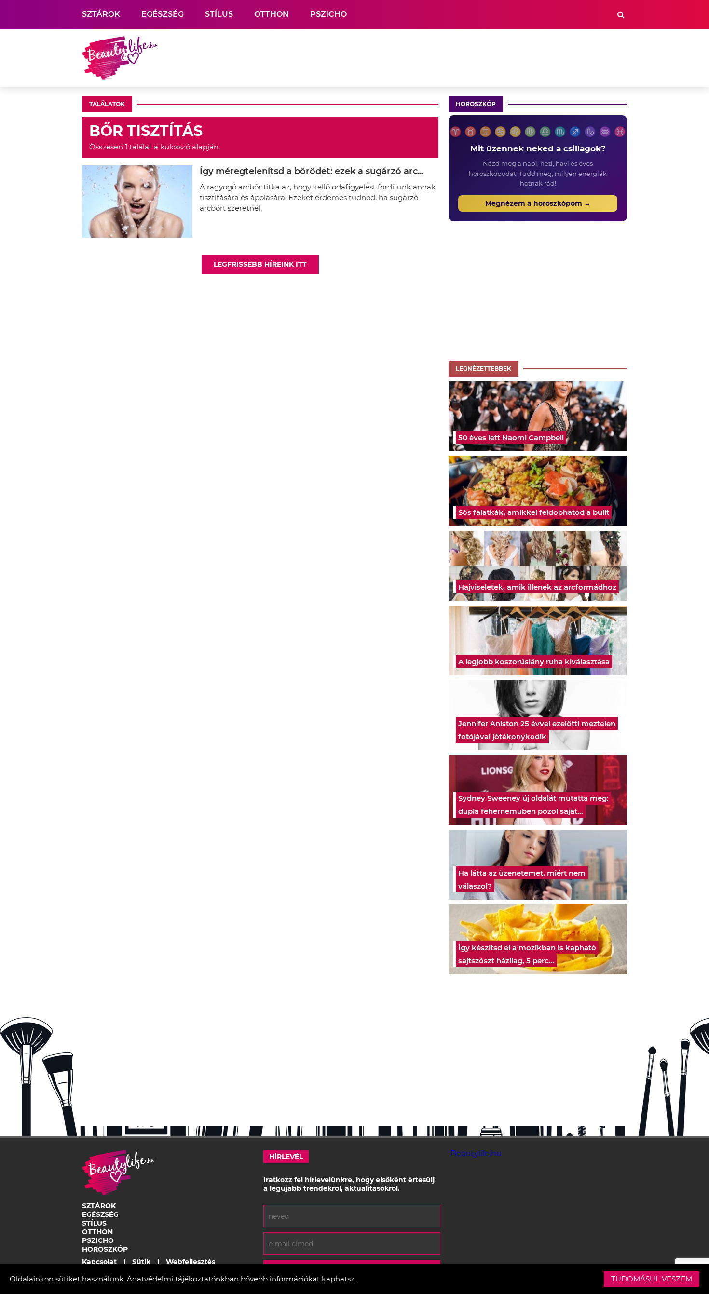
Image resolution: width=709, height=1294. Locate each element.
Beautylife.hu (476, 1153)
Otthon (271, 14)
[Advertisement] (451, 58)
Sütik (141, 1261)
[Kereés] (621, 15)
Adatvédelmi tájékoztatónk (176, 1278)
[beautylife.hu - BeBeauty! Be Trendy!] (119, 58)
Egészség (162, 14)
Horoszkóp (476, 104)
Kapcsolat (99, 1261)
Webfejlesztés (190, 1261)
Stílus (219, 14)
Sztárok (101, 14)
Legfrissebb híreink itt (260, 264)
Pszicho (328, 14)
